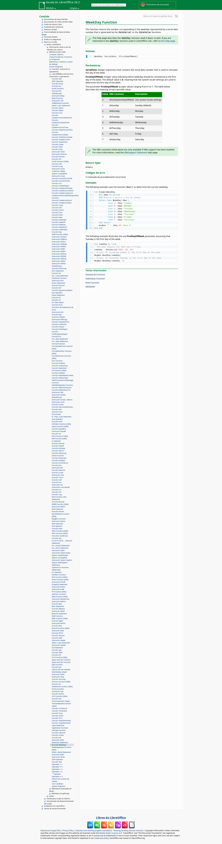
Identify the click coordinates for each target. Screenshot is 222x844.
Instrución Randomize (60, 599)
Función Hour (57, 412)
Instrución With (58, 754)
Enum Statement (58, 283)
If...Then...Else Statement (61, 416)
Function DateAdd (59, 220)
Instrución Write (58, 757)
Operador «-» (57, 764)
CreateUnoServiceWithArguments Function (63, 196)
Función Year (57, 762)
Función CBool (57, 108)
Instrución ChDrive (59, 154)
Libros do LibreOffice (111, 818)
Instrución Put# (58, 589)
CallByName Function (60, 103)
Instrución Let (57, 485)
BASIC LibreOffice (54, 44)
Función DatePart (59, 224)
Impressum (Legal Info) (50, 830)
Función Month (58, 511)
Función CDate (57, 144)
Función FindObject (59, 329)
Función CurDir (58, 210)
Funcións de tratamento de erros (62, 308)
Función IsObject (58, 460)
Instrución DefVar (59, 263)
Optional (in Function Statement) (60, 568)
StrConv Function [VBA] (61, 681)
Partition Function (59, 574)
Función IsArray (58, 443)
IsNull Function (58, 455)
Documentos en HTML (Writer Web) (58, 22)
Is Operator (56, 441)
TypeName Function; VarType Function (60, 729)
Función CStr (57, 207)
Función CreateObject (60, 186)
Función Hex (57, 409)
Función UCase (58, 735)
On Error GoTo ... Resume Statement (62, 541)
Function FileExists (59, 324)
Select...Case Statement (61, 105)
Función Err (56, 300)
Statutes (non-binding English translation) (94, 830)
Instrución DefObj (59, 256)
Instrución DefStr (58, 261)
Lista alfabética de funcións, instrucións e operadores (61, 75)
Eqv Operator (57, 292)
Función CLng (57, 166)
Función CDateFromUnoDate (60, 133)
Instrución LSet (58, 475)
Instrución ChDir (58, 151)
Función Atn (56, 91)
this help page (168, 40)
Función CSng (57, 205)
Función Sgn (57, 650)
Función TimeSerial (59, 708)
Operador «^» (57, 776)
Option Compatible (59, 173)
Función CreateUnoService (62, 193)
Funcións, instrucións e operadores (59, 70)
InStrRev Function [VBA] (61, 424)
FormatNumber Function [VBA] (62, 352)
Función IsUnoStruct (60, 463)
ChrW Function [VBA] (60, 161)
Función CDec (57, 149)
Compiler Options (56, 54)
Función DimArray (59, 268)
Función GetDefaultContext (62, 375)
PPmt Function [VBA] (60, 579)
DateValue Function (95, 278)
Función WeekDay (59, 745)
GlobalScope (57, 93)
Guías (51, 796)
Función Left (57, 480)
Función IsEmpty (58, 448)
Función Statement (59, 368)
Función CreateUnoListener (62, 190)
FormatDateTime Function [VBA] (62, 347)
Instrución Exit (57, 312)
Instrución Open (58, 550)
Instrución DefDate (59, 244)
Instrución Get (57, 392)
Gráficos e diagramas (52, 39)
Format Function (58, 344)
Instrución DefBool (59, 239)
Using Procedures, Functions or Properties (60, 58)
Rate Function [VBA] (60, 596)
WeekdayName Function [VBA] (61, 748)
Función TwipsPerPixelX (61, 720)
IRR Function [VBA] (59, 438)
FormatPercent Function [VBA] (61, 357)
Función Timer (57, 715)
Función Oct (56, 538)
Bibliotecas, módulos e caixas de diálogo (61, 63)
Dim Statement (58, 271)
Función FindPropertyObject (59, 332)
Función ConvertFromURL (62, 178)
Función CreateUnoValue (61, 203)
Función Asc (56, 86)
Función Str (56, 684)
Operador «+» (57, 769)
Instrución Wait (58, 740)
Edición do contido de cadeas (60, 780)
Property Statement (59, 584)
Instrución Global (59, 395)
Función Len (57, 482)
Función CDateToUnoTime (62, 130)
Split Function (57, 664)
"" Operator (56, 774)
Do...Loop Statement (60, 275)
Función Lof (56, 492)
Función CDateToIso (60, 142)
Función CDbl (57, 147)
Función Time (57, 713)
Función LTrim (57, 477)
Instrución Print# (58, 582)
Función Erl (56, 297)
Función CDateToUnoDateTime (60, 121)
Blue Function (57, 98)
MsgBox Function (59, 519)
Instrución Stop (58, 677)
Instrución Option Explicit (62, 560)
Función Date (57, 217)
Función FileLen (58, 327)
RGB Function (57, 616)
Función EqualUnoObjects (62, 290)
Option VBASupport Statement (60, 563)
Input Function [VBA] (60, 426)
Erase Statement (58, 295)
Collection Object (58, 171)
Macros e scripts (50, 42)
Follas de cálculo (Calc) (53, 24)
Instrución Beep (58, 96)
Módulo (50, 8)
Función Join (57, 465)
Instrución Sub (57, 691)
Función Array (57, 83)
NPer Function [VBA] (60, 531)
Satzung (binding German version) (128, 830)
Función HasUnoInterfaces (62, 407)
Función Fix (56, 336)
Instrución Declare (59, 237)
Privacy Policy (68, 830)
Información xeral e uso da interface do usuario (59, 48)
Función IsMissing (59, 453)
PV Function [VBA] (59, 591)
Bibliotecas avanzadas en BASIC (60, 789)
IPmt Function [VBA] (60, 436)
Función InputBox (59, 429)
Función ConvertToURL (61, 181)
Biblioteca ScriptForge (60, 793)
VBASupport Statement (135, 152)
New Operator (57, 523)
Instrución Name (58, 521)
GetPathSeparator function (62, 385)
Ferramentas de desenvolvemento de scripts (59, 802)
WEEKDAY (90, 286)
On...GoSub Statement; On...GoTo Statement (61, 546)
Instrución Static (58, 674)
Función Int (56, 433)
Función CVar (57, 212)
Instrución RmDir (58, 623)
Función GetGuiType (60, 378)
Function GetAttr (58, 373)
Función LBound (58, 470)
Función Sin (56, 655)
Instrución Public (58, 587)
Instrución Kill (57, 468)
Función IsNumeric (59, 458)
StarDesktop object (59, 672)
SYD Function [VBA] (59, 696)
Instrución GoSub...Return (62, 399)
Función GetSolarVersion (61, 387)
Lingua (73, 8)
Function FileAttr (58, 317)
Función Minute (58, 502)
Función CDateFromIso (61, 139)
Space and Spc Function (61, 660)
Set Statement (57, 647)
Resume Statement (59, 613)
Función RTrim (57, 633)
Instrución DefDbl (59, 246)
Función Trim (57, 718)
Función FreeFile (58, 363)
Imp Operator (57, 419)
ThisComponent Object (61, 701)
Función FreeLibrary (60, 365)
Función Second (58, 635)
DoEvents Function (59, 278)
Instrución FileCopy (59, 319)
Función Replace (58, 609)
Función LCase (57, 472)
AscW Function (58, 88)
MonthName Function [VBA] (60, 515)
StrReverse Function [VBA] (62, 686)
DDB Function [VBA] (60, 234)
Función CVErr (57, 215)
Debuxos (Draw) (50, 29)
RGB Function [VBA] (60, 618)
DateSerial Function (95, 274)
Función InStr (57, 421)
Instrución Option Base (61, 553)
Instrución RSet (58, 630)
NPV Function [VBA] (60, 533)
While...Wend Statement (61, 752)
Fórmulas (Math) (50, 37)
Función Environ (58, 285)
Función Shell (57, 652)
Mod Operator (57, 509)
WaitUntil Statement (60, 742)
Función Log (57, 494)
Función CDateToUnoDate (62, 137)
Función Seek (57, 638)
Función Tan (56, 698)
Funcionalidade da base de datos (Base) (56, 33)
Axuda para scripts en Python (58, 798)
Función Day (57, 232)
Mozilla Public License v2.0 (110, 833)
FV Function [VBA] (59, 370)
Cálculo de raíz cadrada (61, 669)
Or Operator (57, 572)
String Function (58, 689)
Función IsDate (58, 446)
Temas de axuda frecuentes (55, 808)
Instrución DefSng (59, 258)
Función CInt (57, 164)
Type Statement (58, 725)
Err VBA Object (58, 302)
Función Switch (58, 694)
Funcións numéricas (60, 536)
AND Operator (57, 81)
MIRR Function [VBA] (60, 504)
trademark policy (101, 838)
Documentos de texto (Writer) (56, 19)
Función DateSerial (59, 227)
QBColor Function (59, 594)
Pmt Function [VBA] (59, 577)
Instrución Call (57, 100)
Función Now (57, 528)
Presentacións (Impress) (53, 27)
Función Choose (58, 156)
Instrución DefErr (58, 249)
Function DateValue (59, 229)
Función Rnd (57, 626)
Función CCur (57, 113)
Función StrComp (59, 679)
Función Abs (57, 79)
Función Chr (56, 159)
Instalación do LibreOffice (54, 806)
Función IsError (58, 450)
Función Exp (57, 314)
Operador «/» (57, 771)
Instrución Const (58, 176)
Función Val (56, 737)
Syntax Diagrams (56, 66)
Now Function (92, 282)
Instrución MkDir (58, 506)
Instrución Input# (59, 431)
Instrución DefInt (58, 251)
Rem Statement (58, 606)
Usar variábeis (57, 784)
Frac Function (57, 361)
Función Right (57, 621)
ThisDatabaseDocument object (61, 704)
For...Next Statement (60, 339)
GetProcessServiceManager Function (63, 381)
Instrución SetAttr (59, 645)
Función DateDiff (58, 222)
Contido (44, 16)
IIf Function (56, 414)
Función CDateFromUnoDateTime (62, 116)
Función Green (57, 404)
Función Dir (56, 273)
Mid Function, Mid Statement (59, 498)
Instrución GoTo (58, 402)
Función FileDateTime (60, 322)
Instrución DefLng (59, 254)
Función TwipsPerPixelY (61, 723)
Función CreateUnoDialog (62, 188)
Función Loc (56, 489)
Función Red (57, 604)
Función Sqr (56, 667)
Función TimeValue (59, 711)
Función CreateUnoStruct (62, 200)
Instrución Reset (58, 611)
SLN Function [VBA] (59, 657)
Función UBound (58, 732)
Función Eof (56, 288)
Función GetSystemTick (61, 390)
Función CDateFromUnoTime (60, 126)
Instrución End (57, 280)
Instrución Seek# (58, 640)
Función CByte (57, 110)
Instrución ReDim (59, 601)
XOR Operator (57, 759)
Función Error (57, 305)
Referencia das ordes (57, 52)
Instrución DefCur (59, 241)
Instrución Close (58, 169)
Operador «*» (57, 767)
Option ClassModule (60, 555)
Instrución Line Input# (61, 487)
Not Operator (57, 526)
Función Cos (57, 183)
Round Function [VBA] (60, 628)
